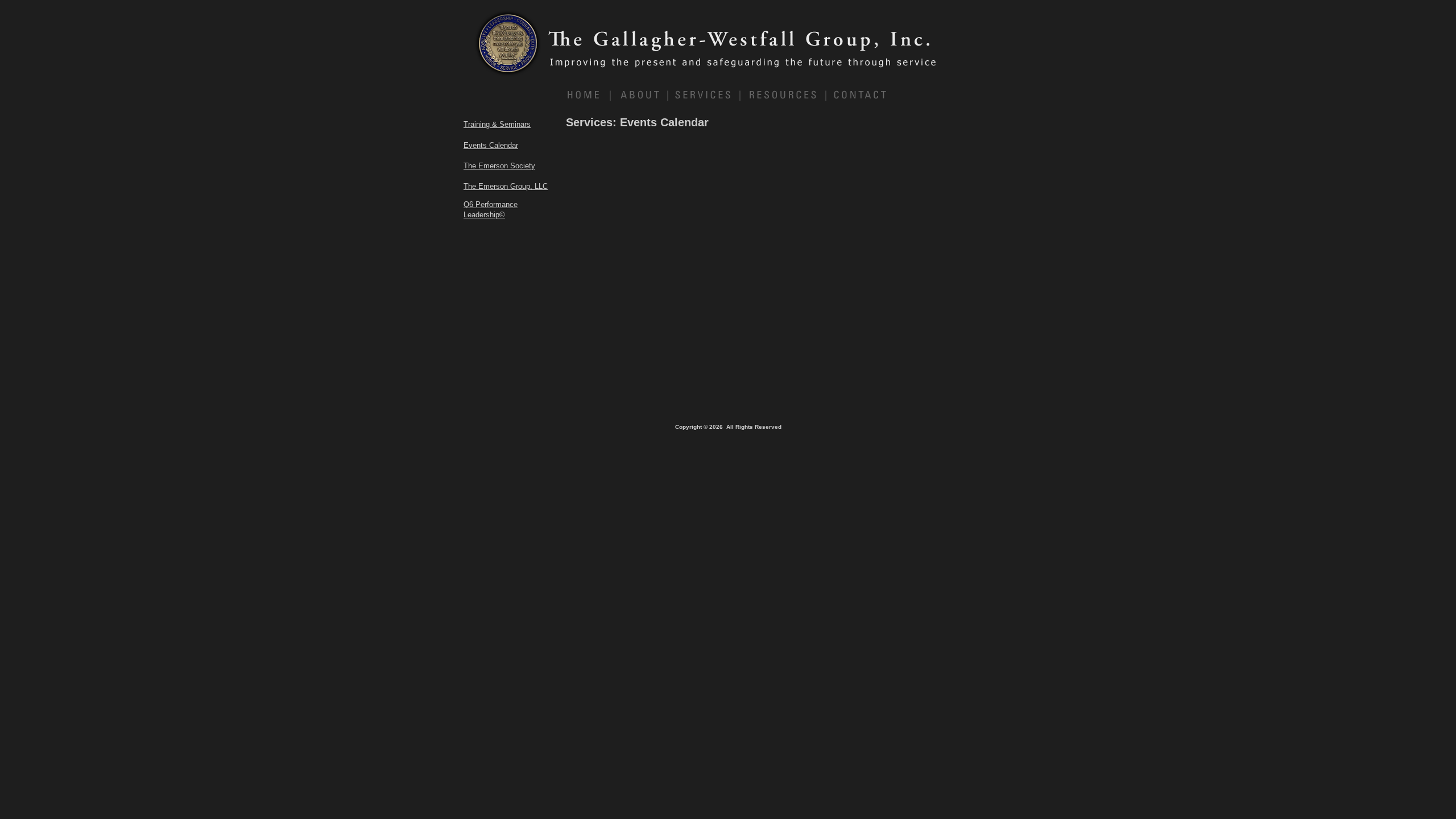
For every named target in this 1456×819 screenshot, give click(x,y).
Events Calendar (491, 145)
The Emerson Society (499, 166)
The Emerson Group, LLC (506, 186)
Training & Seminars (497, 124)
